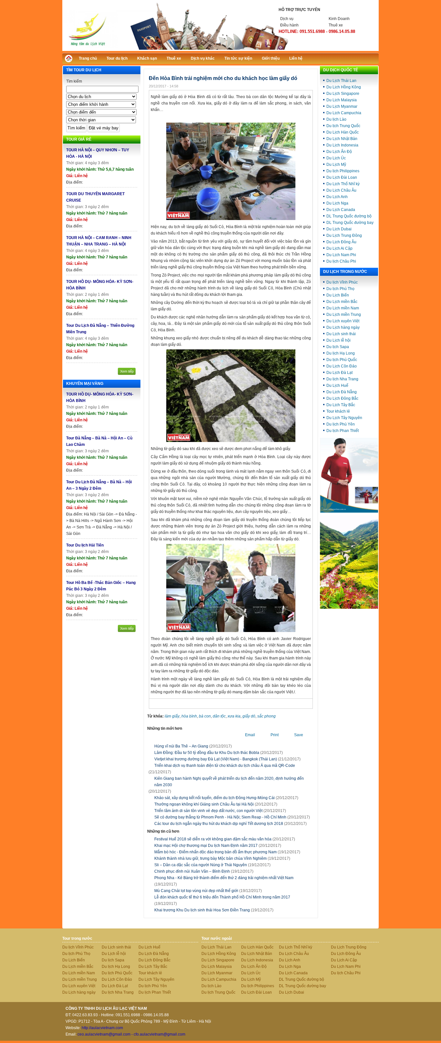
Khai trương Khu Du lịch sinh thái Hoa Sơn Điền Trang (213, 910)
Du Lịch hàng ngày (343, 327)
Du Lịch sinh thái (341, 334)
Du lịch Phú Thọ (340, 288)
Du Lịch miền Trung (343, 314)
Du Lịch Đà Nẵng (341, 392)
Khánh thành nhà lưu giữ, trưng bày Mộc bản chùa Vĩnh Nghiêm (222, 858)
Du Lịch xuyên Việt (342, 321)
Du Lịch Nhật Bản (341, 138)
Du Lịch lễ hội (338, 340)
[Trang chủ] (70, 60)
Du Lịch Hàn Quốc (342, 132)
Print (275, 735)
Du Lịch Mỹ (336, 164)
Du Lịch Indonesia (342, 145)
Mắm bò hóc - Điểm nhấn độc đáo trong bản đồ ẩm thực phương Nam (227, 852)
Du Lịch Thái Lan (341, 80)
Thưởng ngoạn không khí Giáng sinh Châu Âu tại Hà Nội (204, 804)
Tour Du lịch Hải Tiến (85, 545)
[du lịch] (349, 607)
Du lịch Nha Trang (342, 379)
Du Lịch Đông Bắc (342, 398)
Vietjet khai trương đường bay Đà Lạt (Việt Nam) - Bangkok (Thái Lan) (215, 759)
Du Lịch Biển (337, 295)
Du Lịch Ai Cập (339, 248)
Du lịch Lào (336, 119)
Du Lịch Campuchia (343, 113)
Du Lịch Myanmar (341, 106)
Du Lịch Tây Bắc (340, 405)
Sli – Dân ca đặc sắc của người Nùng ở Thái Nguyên (212, 865)
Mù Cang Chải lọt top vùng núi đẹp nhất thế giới (208, 890)
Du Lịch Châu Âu (341, 190)
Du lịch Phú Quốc (341, 359)
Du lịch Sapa (337, 347)
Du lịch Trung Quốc (343, 126)
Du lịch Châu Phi (341, 261)
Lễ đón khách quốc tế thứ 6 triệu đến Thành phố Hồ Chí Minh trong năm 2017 (222, 900)
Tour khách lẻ (338, 411)
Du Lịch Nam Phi (341, 255)
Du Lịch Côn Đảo (341, 366)
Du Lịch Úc (336, 158)
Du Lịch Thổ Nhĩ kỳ (343, 184)
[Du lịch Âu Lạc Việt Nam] (220, 49)
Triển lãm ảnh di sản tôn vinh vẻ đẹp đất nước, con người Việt (208, 810)
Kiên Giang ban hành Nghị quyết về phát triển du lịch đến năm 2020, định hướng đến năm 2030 (229, 781)
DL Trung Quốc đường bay (350, 222)
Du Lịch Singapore (342, 93)
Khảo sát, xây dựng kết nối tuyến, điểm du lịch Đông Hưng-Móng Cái (214, 798)
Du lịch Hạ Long (340, 353)
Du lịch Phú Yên (340, 424)
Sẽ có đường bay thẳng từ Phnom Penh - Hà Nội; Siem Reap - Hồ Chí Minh (220, 817)
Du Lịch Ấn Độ (339, 151)
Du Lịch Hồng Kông (343, 87)
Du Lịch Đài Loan (341, 177)
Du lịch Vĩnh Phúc (342, 282)
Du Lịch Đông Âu (341, 242)
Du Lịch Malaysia (341, 100)
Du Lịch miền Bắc (341, 301)
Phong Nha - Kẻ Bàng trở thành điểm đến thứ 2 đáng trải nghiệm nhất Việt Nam (223, 881)
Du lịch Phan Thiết (342, 430)
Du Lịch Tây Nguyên (344, 418)
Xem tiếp (127, 371)
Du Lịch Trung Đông (344, 235)
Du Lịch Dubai (339, 229)
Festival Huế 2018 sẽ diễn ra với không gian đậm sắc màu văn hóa (224, 839)
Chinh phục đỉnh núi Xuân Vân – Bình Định (203, 871)
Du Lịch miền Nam (342, 308)
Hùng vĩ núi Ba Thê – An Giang (181, 746)
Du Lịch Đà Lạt (339, 372)
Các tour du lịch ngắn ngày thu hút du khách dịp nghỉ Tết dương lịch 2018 (218, 823)
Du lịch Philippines (342, 171)
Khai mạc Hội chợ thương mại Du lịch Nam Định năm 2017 (217, 845)
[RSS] (368, 57)
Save (298, 735)
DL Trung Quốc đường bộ (349, 216)
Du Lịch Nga (337, 203)
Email (250, 735)
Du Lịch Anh (337, 197)
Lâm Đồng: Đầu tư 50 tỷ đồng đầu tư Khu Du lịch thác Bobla (206, 752)
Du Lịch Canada (340, 209)
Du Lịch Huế (337, 385)
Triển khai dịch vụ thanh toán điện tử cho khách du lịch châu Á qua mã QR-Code (224, 765)
